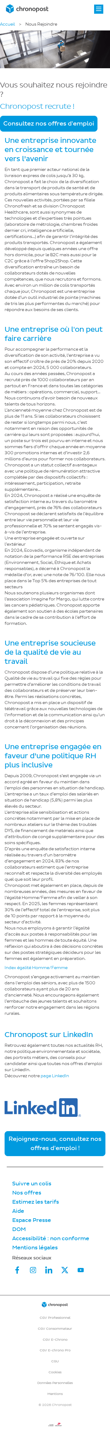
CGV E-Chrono (55, 1340)
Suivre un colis (31, 1183)
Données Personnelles (55, 1383)
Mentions (55, 1394)
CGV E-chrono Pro (55, 1350)
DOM (19, 1229)
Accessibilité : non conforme (50, 1238)
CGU (55, 1361)
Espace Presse (31, 1220)
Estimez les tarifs (35, 1201)
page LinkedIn (55, 1075)
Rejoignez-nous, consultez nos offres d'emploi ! (55, 1143)
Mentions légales (35, 1247)
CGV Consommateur (55, 1329)
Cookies (55, 1372)
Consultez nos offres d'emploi (48, 123)
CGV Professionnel (55, 1318)
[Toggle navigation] (98, 9)
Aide (18, 1211)
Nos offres (26, 1192)
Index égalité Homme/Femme (36, 967)
